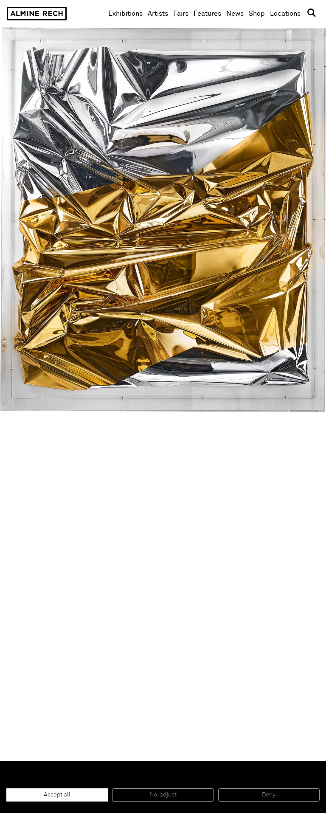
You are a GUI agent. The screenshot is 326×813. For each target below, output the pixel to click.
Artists (158, 13)
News (235, 13)
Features (207, 13)
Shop (257, 13)
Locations (285, 13)
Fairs (180, 13)
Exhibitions (125, 13)
